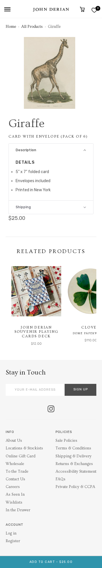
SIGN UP (80, 389)
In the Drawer (18, 510)
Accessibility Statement (76, 471)
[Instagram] (51, 409)
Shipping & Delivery (74, 456)
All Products (32, 26)
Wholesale (15, 464)
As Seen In (15, 494)
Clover (90, 327)
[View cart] (82, 9)
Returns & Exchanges (74, 464)
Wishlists (14, 502)
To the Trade (17, 471)
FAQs (60, 479)
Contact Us (15, 479)
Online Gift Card (20, 456)
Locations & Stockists (24, 448)
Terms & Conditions (73, 448)
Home (11, 26)
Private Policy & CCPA (75, 487)
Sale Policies (66, 440)
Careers (13, 487)
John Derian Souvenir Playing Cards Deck (36, 331)
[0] (94, 10)
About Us (14, 440)
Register (13, 541)
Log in (11, 533)
